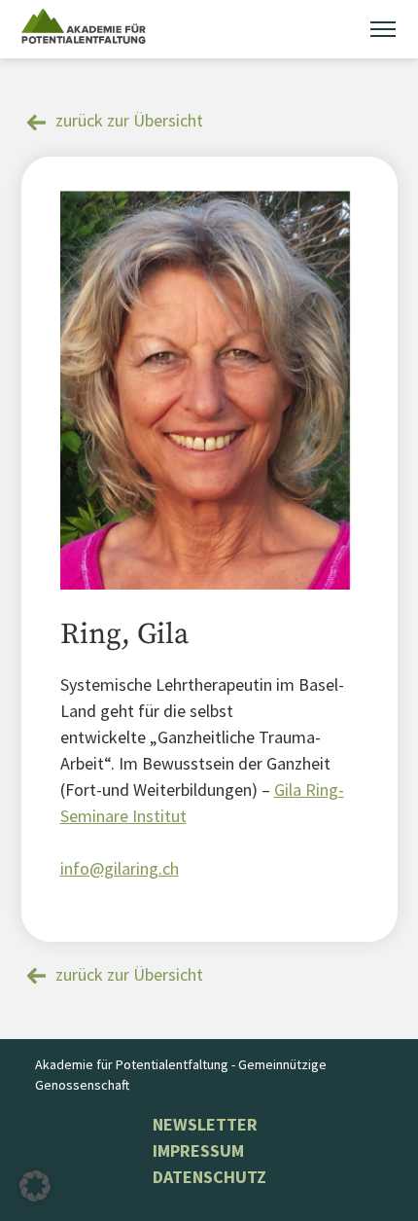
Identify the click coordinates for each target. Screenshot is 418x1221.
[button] (35, 1186)
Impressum (198, 1150)
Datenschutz (209, 1177)
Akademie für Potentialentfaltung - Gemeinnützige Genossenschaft (181, 1075)
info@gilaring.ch (119, 868)
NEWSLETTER (205, 1124)
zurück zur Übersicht (129, 120)
